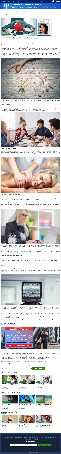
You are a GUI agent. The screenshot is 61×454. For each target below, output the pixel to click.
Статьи (11, 11)
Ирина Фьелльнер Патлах (42, 405)
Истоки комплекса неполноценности (6, 405)
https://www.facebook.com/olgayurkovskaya (11, 324)
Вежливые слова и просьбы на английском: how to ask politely (43, 425)
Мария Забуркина (41, 426)
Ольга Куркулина (6, 426)
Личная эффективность (17, 11)
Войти (41, 1)
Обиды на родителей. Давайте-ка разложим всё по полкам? (10, 385)
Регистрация (47, 1)
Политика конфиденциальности (30, 448)
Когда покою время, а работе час (43, 404)
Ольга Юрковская (44, 19)
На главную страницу (5, 11)
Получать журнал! (38, 368)
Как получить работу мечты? (42, 384)
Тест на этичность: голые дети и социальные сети (26, 385)
